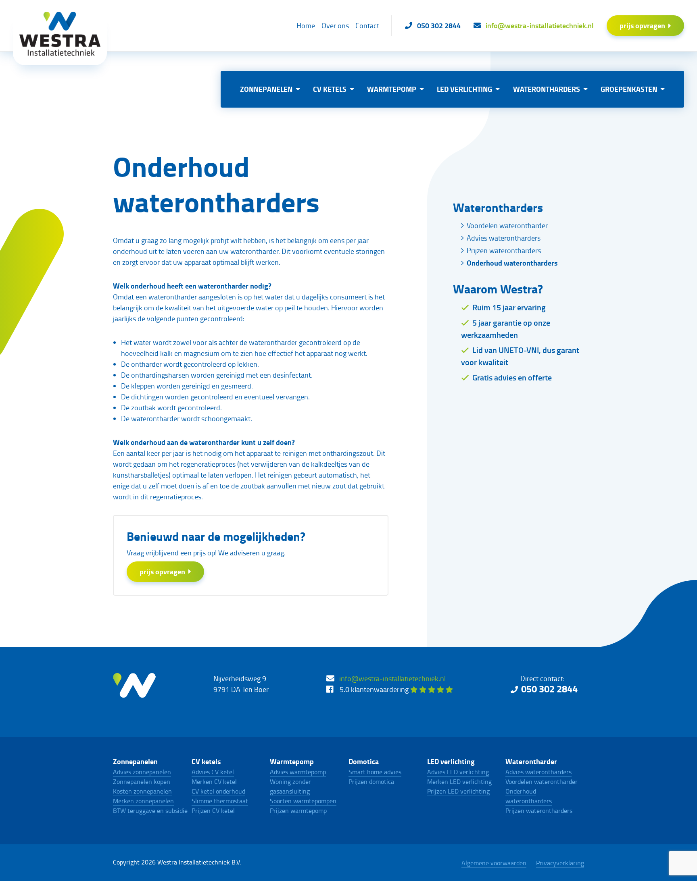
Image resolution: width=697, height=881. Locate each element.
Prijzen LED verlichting (458, 791)
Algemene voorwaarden (493, 862)
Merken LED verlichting (459, 781)
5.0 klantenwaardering (375, 689)
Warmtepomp (391, 89)
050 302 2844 (549, 689)
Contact (367, 25)
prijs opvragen (642, 25)
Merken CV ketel (214, 781)
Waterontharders (546, 89)
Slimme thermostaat (220, 800)
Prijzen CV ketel (213, 810)
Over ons (335, 25)
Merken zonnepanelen (143, 800)
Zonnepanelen (266, 89)
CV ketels (329, 89)
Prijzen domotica (371, 781)
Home (305, 25)
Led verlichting (464, 89)
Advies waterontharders (503, 238)
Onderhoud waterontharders (512, 263)
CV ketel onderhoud (218, 791)
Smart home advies (374, 771)
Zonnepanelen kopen (141, 781)
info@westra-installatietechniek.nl (392, 678)
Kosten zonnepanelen (142, 791)
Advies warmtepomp (298, 771)
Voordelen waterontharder (507, 225)
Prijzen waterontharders (504, 250)
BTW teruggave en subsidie (150, 810)
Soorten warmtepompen (303, 800)
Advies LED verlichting (458, 771)
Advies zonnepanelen (142, 771)
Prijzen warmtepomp (298, 810)
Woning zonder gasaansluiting (290, 786)
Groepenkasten (629, 89)
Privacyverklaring (560, 862)
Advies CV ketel (213, 771)
